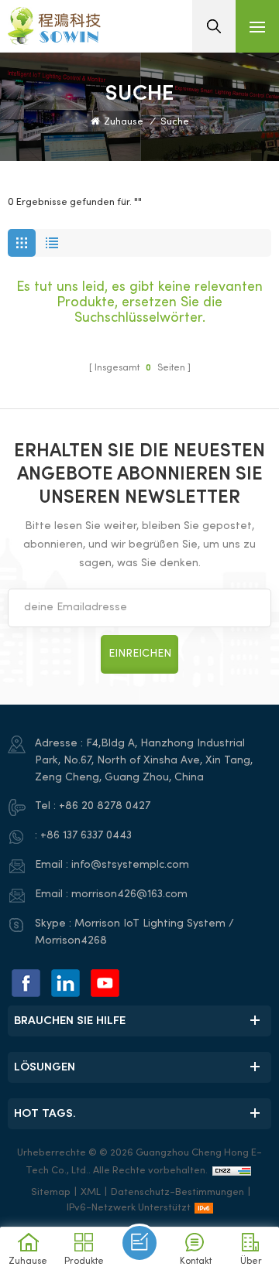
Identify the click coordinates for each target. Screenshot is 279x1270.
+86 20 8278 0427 (104, 806)
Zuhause (123, 122)
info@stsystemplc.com (130, 865)
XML (91, 1192)
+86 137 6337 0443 (86, 836)
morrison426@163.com (129, 894)
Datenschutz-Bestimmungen (177, 1192)
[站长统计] (231, 1171)
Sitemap (51, 1192)
